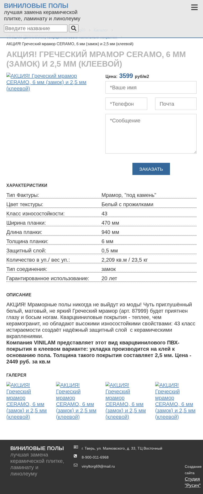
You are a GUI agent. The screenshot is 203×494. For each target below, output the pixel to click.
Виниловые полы (36, 5)
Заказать (151, 169)
